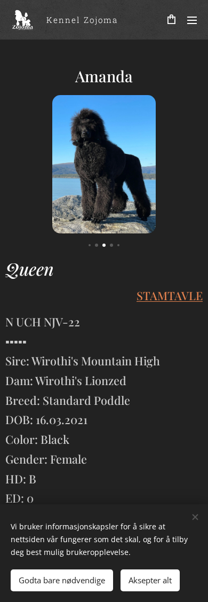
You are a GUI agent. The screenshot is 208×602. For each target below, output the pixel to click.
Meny (192, 19)
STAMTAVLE (170, 295)
